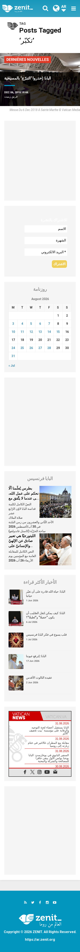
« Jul (12, 365)
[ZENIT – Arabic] (22, 8)
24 (13, 348)
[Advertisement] (40, 161)
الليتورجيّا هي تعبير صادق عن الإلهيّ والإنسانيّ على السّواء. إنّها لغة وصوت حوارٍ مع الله (23, 546)
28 (49, 348)
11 (22, 331)
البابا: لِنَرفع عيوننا (36, 656)
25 (22, 348)
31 (13, 356)
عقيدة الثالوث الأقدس (39, 677)
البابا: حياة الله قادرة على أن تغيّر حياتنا (45, 593)
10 (13, 331)
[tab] (24, 715)
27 (40, 348)
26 (31, 348)
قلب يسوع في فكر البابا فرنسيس (46, 634)
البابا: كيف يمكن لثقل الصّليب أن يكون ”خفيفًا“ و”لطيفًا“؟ (45, 615)
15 (58, 331)
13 (40, 331)
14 (49, 331)
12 (31, 331)
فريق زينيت (10, 96)
